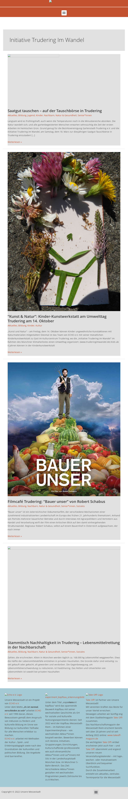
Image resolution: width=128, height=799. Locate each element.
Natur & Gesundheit (66, 115)
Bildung (22, 115)
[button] (64, 12)
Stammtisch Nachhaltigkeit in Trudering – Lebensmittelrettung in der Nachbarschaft (64, 645)
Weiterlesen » (15, 141)
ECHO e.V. (14, 703)
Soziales (80, 506)
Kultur (39, 325)
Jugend (31, 115)
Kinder (39, 115)
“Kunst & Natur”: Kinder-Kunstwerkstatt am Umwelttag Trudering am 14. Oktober (57, 318)
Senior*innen (85, 115)
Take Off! (90, 699)
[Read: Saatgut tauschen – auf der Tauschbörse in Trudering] (33, 79)
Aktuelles (12, 115)
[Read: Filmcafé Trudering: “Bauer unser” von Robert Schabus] (64, 428)
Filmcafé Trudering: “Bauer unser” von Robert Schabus (56, 501)
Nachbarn (49, 115)
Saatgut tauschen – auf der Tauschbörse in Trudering (55, 110)
